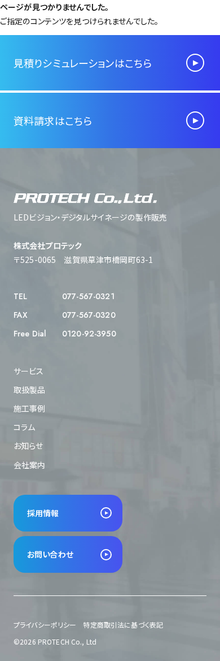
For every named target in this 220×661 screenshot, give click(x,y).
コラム (24, 427)
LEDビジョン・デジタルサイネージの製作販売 (90, 217)
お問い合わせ (50, 554)
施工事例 (30, 408)
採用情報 (43, 513)
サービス (29, 371)
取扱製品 (30, 389)
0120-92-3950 (89, 333)
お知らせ (28, 445)
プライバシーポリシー (45, 624)
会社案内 (30, 464)
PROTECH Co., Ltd (67, 641)
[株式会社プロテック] (65, 15)
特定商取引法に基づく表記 (123, 624)
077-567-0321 (88, 296)
